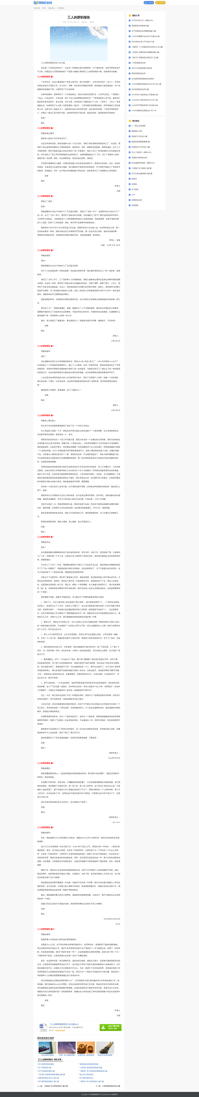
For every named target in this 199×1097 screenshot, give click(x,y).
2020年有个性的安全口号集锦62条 (145, 95)
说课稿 (134, 184)
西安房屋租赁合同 (138, 73)
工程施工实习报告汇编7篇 (142, 168)
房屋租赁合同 (137, 200)
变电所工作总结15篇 (139, 136)
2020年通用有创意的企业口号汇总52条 (146, 84)
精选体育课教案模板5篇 (141, 142)
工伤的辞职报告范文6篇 (111, 1086)
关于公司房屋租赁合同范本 (142, 68)
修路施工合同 (137, 131)
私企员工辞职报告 (87, 1074)
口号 (133, 195)
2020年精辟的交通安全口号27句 (144, 110)
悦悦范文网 (95, 1094)
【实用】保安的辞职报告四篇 (91, 1068)
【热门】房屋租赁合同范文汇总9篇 (145, 57)
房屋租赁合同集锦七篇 (140, 26)
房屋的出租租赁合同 (139, 158)
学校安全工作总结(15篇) (141, 147)
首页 (43, 8)
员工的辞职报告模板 (46, 1064)
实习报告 (135, 189)
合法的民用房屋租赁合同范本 (143, 79)
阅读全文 (84, 22)
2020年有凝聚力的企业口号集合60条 (146, 36)
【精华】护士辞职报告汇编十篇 (92, 1081)
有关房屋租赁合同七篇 (140, 89)
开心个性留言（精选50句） (142, 152)
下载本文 (91, 22)
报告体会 (51, 8)
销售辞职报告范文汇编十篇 (48, 1078)
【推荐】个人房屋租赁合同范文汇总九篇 (147, 47)
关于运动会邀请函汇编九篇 (142, 173)
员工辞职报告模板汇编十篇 (48, 1081)
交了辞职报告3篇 (44, 1068)
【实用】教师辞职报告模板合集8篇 (51, 1074)
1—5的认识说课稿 (139, 126)
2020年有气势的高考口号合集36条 (145, 105)
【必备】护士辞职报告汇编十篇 (56, 1086)
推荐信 (134, 179)
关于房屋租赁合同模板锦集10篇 (144, 31)
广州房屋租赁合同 (138, 63)
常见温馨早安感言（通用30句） (144, 163)
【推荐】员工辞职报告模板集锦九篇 (93, 1071)
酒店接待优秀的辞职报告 (89, 1064)
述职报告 (135, 205)
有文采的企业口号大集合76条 (143, 42)
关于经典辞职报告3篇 (46, 1071)
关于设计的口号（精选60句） (143, 20)
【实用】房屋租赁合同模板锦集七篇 (145, 52)
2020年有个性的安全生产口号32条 (145, 100)
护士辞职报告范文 (87, 1078)
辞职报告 (61, 8)
